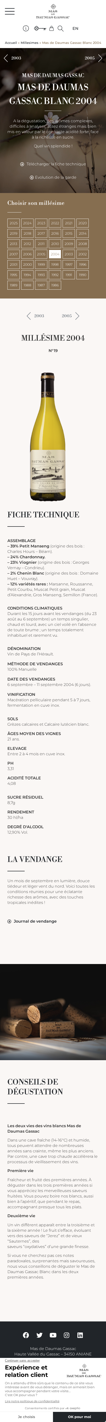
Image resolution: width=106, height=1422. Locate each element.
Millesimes (29, 43)
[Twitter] (39, 1335)
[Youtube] (53, 1335)
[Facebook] (26, 1335)
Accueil (11, 43)
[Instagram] (66, 1335)
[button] (61, 28)
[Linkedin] (80, 1335)
